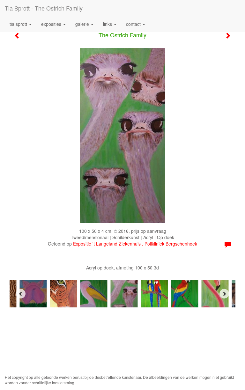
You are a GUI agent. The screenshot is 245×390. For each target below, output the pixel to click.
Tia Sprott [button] (19, 24)
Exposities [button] (52, 24)
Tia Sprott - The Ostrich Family (44, 8)
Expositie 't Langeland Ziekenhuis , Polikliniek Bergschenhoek (135, 243)
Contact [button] (134, 24)
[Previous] (21, 293)
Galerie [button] (82, 24)
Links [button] (108, 24)
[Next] (224, 293)
